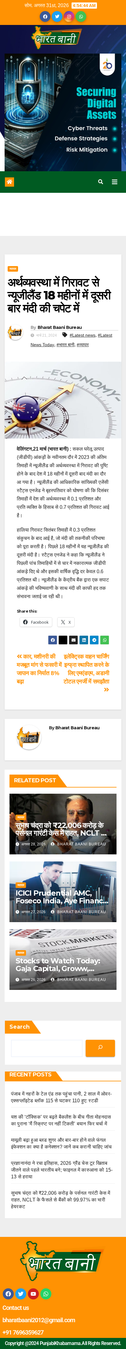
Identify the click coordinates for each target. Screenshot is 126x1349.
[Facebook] (8, 1293)
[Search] (100, 1048)
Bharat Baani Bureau (60, 327)
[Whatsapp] (45, 1293)
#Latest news (82, 335)
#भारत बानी (65, 344)
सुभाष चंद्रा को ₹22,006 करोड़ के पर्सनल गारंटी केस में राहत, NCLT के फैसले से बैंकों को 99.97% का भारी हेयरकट (60, 1199)
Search (19, 1026)
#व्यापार (83, 344)
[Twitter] (20, 1293)
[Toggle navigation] (114, 182)
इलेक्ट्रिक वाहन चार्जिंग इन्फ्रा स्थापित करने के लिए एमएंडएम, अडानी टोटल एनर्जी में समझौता (86, 669)
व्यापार (12, 268)
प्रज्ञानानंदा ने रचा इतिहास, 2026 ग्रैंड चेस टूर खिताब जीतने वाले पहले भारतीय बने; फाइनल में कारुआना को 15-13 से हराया (62, 1170)
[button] (100, 181)
